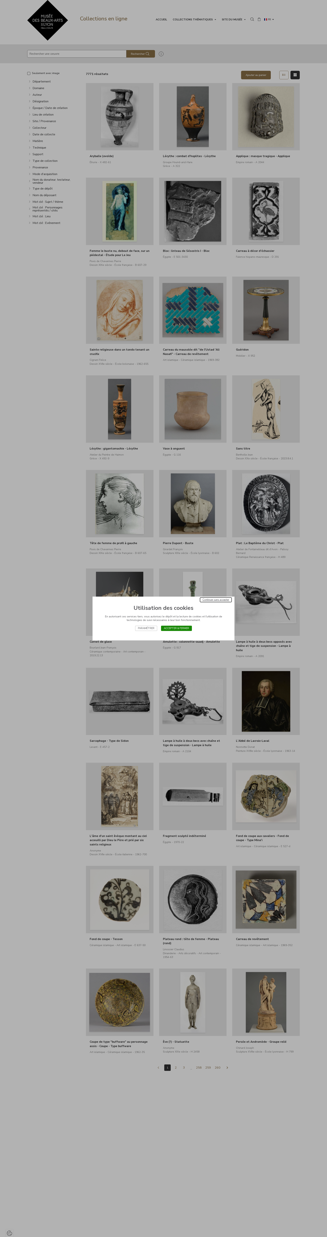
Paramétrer (146, 628)
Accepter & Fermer (176, 628)
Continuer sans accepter (215, 600)
